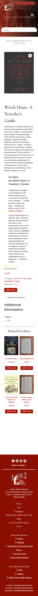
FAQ (20, 570)
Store (8, 41)
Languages (19, 511)
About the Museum (19, 535)
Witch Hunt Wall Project (20, 578)
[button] (30, 55)
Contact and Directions (19, 522)
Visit (19, 507)
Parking (20, 542)
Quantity (8, 284)
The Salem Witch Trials (19, 566)
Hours (20, 539)
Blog (19, 519)
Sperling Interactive (24, 590)
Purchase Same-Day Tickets (25, 3)
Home (19, 503)
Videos (20, 574)
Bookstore (16, 41)
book (29, 278)
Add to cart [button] (11, 368)
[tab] (16, 298)
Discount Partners (20, 558)
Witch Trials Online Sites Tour (19, 515)
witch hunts (9, 281)
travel (17, 281)
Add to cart (10, 290)
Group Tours (20, 554)
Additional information (16, 297)
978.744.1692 (19, 497)
